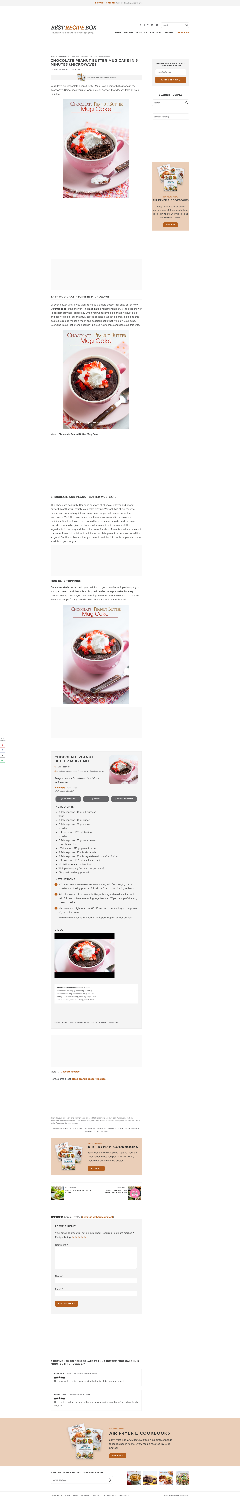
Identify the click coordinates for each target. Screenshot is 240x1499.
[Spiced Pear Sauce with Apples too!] (134, 1478)
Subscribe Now (170, 80)
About (75, 1495)
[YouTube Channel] (157, 25)
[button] (55, 787)
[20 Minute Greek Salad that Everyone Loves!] (182, 1478)
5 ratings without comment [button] (97, 1217)
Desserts (62, 56)
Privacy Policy (110, 1495)
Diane (77, 69)
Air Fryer (155, 32)
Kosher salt (71, 864)
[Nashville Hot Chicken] (166, 1478)
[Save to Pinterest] (2, 745)
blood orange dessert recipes (89, 1079)
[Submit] (186, 24)
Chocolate (102, 1129)
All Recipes (124, 1495)
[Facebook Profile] (144, 25)
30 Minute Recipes (69, 1129)
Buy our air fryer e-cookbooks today (100, 77)
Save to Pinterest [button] (124, 799)
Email (59, 1289)
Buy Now (95, 1168)
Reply (94, 1373)
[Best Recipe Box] (74, 29)
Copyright (85, 1495)
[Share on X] (2, 755)
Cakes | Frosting (87, 1129)
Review (97, 799)
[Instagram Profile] (141, 25)
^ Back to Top (57, 1495)
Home (118, 32)
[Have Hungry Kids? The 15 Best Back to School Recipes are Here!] (150, 1478)
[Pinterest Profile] (148, 25)
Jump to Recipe (61, 69)
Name (59, 1276)
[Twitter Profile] (152, 25)
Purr (187, 1495)
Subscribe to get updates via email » (130, 3)
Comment (61, 1245)
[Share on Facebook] (2, 750)
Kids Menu (122, 1129)
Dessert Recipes (70, 1071)
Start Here (183, 32)
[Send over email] (2, 760)
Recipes (128, 32)
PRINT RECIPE (69, 799)
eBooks (169, 32)
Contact (96, 1495)
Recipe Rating (63, 1237)
